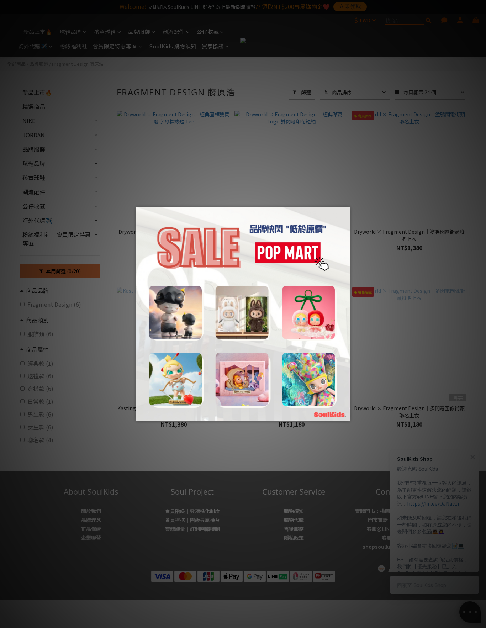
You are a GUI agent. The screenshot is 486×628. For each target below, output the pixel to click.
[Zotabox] (345, 414)
